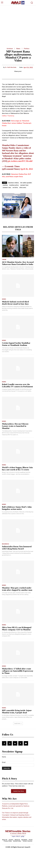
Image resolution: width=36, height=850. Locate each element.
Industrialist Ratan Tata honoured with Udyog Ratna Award (17, 547)
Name (4, 757)
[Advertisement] (18, 24)
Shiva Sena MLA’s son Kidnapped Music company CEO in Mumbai (16, 628)
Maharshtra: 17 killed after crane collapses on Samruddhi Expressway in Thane (17, 671)
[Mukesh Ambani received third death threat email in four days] (18, 285)
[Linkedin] (15, 743)
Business (5, 544)
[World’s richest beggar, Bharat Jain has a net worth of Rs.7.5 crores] (18, 451)
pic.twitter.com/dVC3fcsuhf (20, 161)
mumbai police (14, 185)
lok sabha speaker (26, 182)
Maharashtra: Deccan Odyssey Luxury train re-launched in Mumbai (15, 426)
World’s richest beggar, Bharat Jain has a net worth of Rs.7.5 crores (17, 468)
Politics (26, 48)
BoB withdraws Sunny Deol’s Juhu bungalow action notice (17, 508)
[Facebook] (4, 743)
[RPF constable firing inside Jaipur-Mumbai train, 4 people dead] (18, 694)
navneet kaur (24, 185)
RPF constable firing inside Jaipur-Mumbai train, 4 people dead (17, 711)
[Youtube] (26, 743)
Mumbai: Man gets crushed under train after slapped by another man (17, 589)
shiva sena (22, 187)
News (18, 48)
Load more (17, 723)
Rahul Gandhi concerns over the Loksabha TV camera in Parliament (17, 385)
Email (3, 762)
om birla (15, 187)
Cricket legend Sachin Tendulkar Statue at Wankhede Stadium (16, 344)
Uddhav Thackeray (8, 116)
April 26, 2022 (26, 169)
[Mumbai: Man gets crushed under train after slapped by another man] (18, 572)
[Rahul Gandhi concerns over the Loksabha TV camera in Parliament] (18, 368)
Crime (4, 259)
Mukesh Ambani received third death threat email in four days (15, 303)
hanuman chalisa (13, 182)
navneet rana (7, 187)
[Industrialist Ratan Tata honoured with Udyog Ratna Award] (18, 530)
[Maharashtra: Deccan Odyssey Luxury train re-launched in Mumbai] (18, 408)
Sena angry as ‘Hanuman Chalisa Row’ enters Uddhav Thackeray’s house (16, 123)
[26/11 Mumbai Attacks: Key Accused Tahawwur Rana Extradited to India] (18, 246)
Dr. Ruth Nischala (10, 67)
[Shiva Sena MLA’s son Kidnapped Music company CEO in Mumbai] (18, 611)
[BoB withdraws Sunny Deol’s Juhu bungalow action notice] (18, 491)
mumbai (5, 185)
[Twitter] (20, 743)
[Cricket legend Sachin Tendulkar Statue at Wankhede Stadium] (18, 327)
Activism (10, 48)
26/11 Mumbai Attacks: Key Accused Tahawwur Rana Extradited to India (18, 263)
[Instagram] (9, 743)
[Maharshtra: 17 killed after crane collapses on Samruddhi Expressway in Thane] (18, 652)
